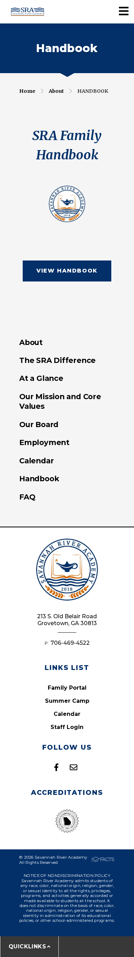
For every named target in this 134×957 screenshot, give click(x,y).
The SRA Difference (57, 360)
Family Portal (67, 687)
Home (27, 91)
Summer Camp (67, 701)
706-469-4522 (70, 643)
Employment (44, 442)
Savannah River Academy (27, 12)
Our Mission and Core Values (60, 401)
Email (73, 767)
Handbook (92, 91)
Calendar (36, 460)
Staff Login (67, 727)
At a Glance (41, 378)
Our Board (38, 424)
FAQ (27, 496)
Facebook (56, 767)
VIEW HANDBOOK (67, 270)
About (56, 91)
